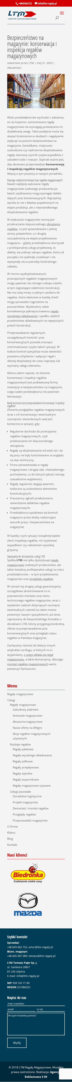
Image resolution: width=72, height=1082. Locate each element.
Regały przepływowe (26, 767)
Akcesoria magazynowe (27, 721)
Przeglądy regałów (24, 814)
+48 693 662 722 (17, 947)
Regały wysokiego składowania (32, 755)
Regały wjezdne (22, 773)
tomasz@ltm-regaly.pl (42, 956)
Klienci (11, 832)
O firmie (12, 826)
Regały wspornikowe (26, 779)
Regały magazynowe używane (32, 785)
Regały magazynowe (20, 694)
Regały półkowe (23, 761)
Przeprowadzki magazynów (30, 820)
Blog (10, 838)
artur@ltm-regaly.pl (41, 947)
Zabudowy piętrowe (25, 709)
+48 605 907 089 (17, 956)
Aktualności (14, 67)
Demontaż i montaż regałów (31, 808)
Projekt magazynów (25, 802)
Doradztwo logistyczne (27, 796)
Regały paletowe (23, 749)
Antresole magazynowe (27, 715)
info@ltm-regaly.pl (27, 976)
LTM (31, 63)
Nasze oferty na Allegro (27, 727)
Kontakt (12, 844)
